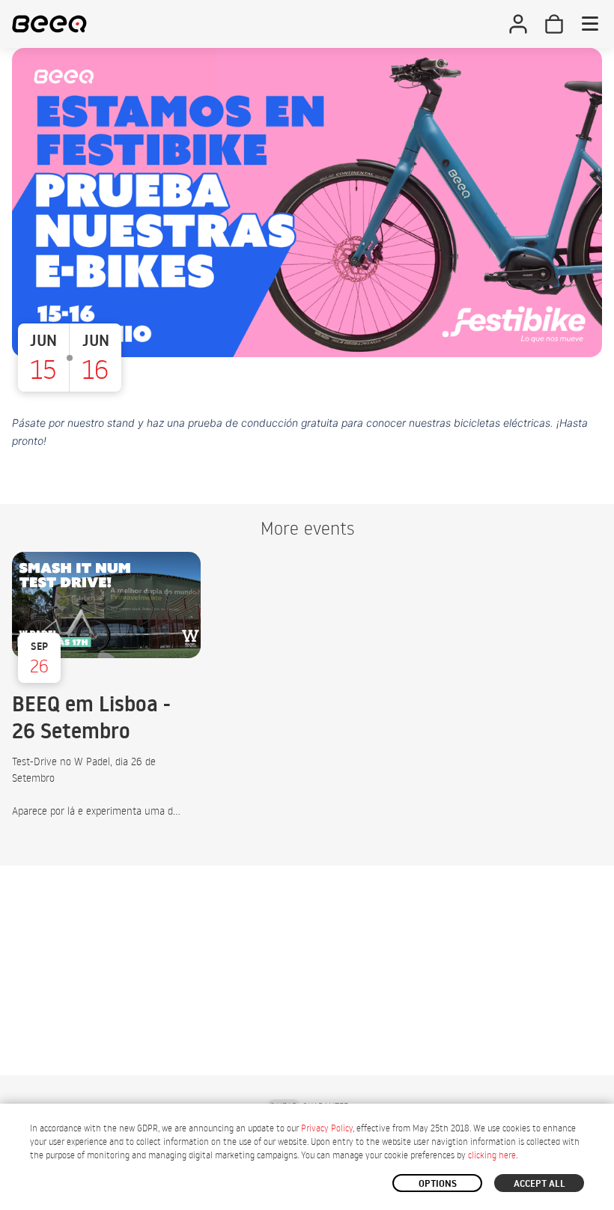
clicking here (492, 1155)
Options (438, 1183)
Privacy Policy (327, 1128)
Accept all (539, 1183)
